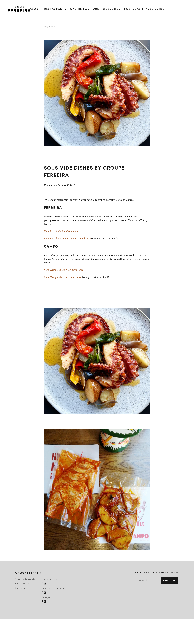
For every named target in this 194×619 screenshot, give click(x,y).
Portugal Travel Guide (144, 9)
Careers (20, 588)
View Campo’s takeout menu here (63, 277)
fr (188, 9)
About (35, 9)
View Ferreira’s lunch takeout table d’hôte (67, 238)
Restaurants (55, 9)
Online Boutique (84, 9)
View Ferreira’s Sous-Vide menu (61, 231)
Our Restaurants (25, 579)
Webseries (111, 9)
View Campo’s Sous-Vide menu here (63, 269)
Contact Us (22, 583)
